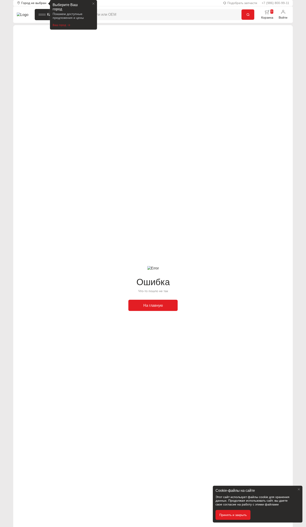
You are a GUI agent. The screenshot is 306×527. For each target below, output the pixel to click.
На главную (153, 305)
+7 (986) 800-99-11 (275, 3)
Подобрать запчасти (242, 3)
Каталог (53, 14)
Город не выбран (33, 3)
